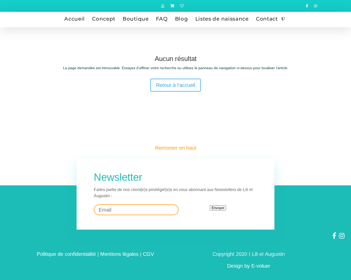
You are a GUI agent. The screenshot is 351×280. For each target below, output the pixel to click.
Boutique (136, 19)
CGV (148, 254)
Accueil (74, 19)
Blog (181, 19)
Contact (267, 19)
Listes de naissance (222, 19)
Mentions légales (119, 254)
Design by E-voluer (248, 266)
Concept (103, 19)
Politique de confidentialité (66, 254)
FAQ (162, 19)
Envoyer (218, 208)
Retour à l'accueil (175, 85)
